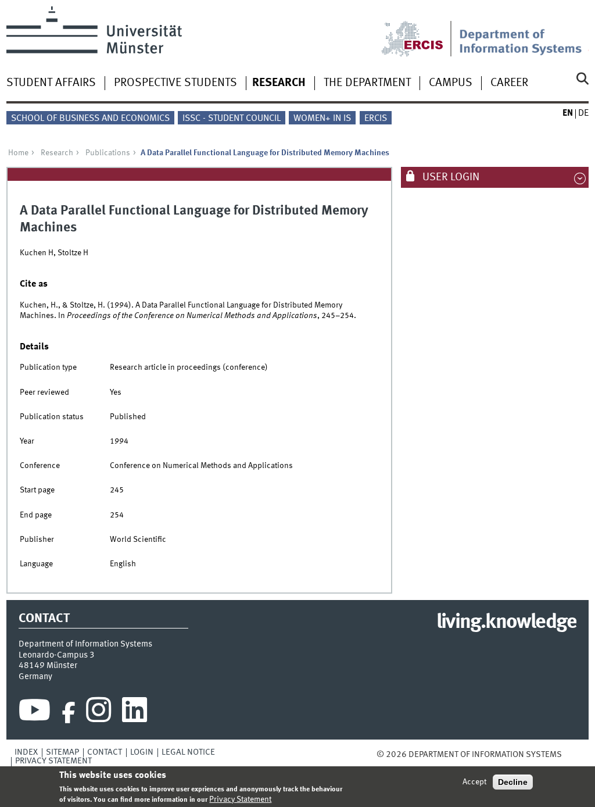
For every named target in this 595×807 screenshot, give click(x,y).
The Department (367, 83)
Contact (104, 752)
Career (509, 83)
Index (26, 752)
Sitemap (62, 752)
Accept (474, 782)
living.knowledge (506, 622)
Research (279, 83)
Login (141, 752)
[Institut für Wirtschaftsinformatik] (524, 31)
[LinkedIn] (134, 712)
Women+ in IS (322, 118)
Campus (450, 83)
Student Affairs (51, 83)
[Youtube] (35, 712)
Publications (107, 153)
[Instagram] (98, 712)
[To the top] (570, 754)
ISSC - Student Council (231, 118)
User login (449, 177)
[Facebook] (69, 712)
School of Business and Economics (90, 118)
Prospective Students (175, 83)
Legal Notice (188, 752)
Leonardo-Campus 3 (57, 655)
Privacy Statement (53, 761)
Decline (513, 782)
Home (18, 153)
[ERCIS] (420, 31)
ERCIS (375, 118)
